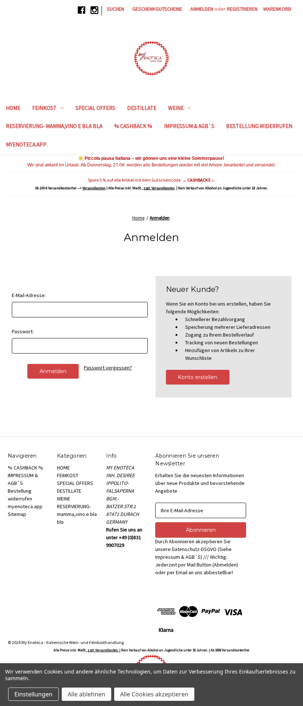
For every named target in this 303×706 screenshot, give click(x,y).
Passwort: (23, 331)
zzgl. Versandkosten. (103, 650)
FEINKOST (44, 107)
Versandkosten (94, 188)
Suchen (115, 9)
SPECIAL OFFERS (95, 107)
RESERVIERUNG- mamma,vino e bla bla (54, 126)
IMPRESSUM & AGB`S (189, 126)
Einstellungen (33, 694)
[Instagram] (94, 10)
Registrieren (242, 9)
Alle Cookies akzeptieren (154, 694)
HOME (13, 107)
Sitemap (17, 514)
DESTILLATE (141, 107)
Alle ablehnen (86, 694)
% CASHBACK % (133, 126)
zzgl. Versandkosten (159, 188)
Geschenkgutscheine (157, 9)
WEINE (176, 107)
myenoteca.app (26, 144)
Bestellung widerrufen (259, 126)
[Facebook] (81, 10)
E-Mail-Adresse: (29, 295)
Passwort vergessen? (108, 367)
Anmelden (201, 9)
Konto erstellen (197, 377)
